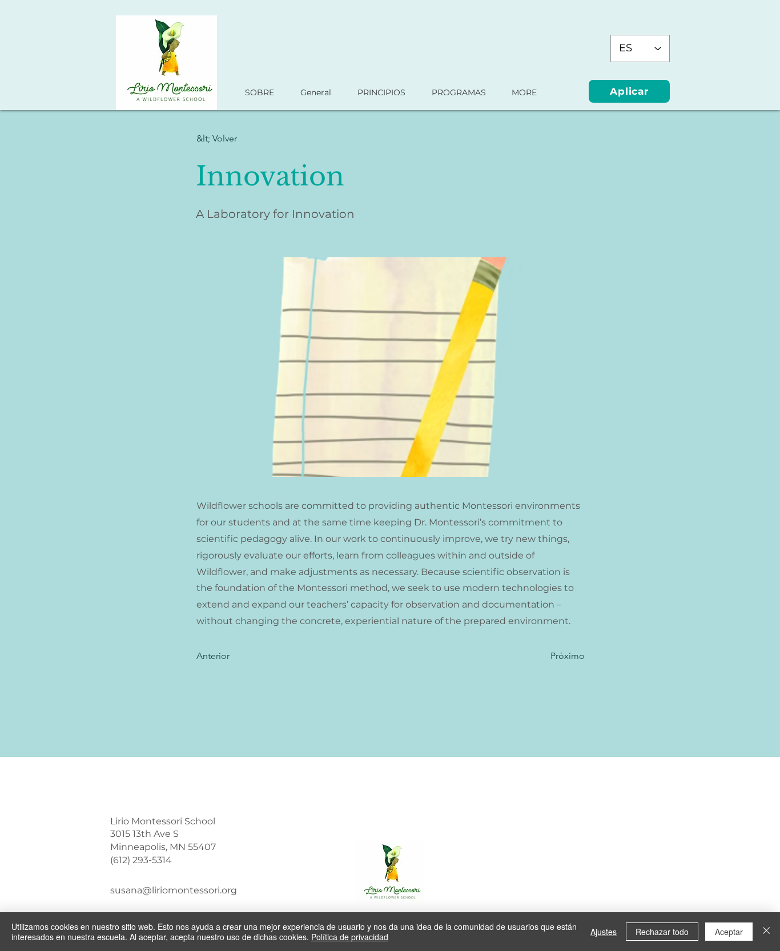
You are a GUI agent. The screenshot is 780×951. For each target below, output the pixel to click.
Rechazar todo (662, 931)
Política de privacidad (349, 936)
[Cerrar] (766, 931)
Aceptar (729, 931)
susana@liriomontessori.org (173, 890)
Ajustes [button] (603, 931)
